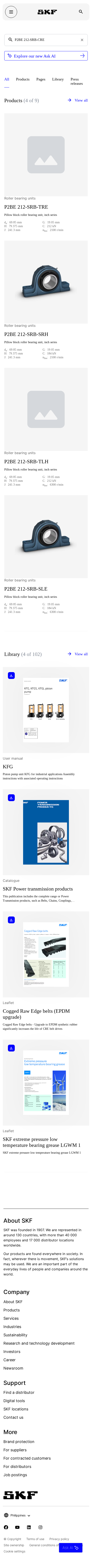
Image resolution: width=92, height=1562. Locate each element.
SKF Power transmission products (38, 889)
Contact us (13, 1417)
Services (11, 1318)
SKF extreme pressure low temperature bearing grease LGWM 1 (42, 1142)
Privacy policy (59, 1539)
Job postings (15, 1475)
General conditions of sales (48, 1545)
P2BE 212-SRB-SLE (25, 589)
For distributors (17, 1466)
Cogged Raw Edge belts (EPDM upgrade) (36, 1014)
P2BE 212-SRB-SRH (26, 334)
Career (9, 1360)
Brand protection (18, 1441)
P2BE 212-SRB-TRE (26, 207)
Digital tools (14, 1400)
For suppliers (15, 1450)
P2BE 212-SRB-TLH (26, 461)
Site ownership (14, 1545)
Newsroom (13, 1368)
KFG (8, 766)
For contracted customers (27, 1458)
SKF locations (15, 1409)
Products (11, 1310)
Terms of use (35, 1539)
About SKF (13, 1302)
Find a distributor (18, 1392)
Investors (11, 1351)
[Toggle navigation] (11, 11)
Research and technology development (39, 1343)
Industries (12, 1326)
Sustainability (15, 1335)
